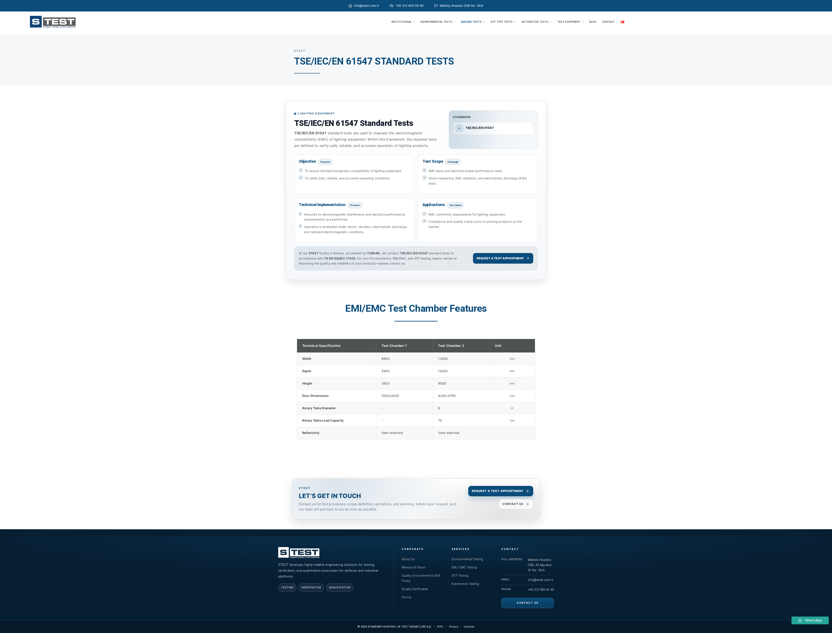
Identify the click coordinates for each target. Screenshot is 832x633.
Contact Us (527, 602)
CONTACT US (515, 504)
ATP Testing (460, 575)
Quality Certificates (415, 589)
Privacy (453, 626)
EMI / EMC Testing (464, 567)
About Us (408, 559)
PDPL (440, 626)
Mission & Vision (414, 567)
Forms (406, 597)
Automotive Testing (465, 584)
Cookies (469, 626)
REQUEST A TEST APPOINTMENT (500, 258)
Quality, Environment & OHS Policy (421, 578)
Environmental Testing (467, 559)
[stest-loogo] (53, 17)
